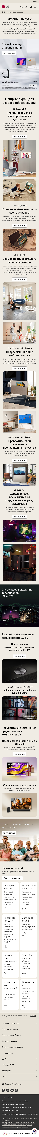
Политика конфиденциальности (13, 1104)
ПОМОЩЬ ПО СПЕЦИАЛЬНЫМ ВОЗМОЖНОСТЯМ (20, 1114)
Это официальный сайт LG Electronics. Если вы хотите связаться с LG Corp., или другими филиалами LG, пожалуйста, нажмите (18, 1125)
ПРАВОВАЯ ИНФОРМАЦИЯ (11, 1111)
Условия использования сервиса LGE (15, 1101)
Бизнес (34, 1)
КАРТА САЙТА (7, 1097)
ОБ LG (4, 1076)
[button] (21, 7)
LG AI (4, 1059)
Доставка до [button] (13, 12)
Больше (33, 1016)
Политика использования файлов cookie (16, 1107)
